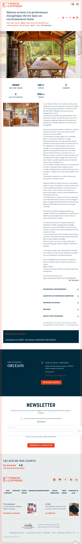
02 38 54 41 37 (49, 372)
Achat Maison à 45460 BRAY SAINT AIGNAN (40, 340)
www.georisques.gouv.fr (71, 325)
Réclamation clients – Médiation (38, 533)
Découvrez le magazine (11, 513)
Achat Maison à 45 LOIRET (14, 340)
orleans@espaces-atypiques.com (55, 375)
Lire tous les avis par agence (13, 468)
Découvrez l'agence (51, 382)
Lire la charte (41, 421)
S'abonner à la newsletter (41, 445)
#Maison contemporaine (21, 25)
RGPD (54, 533)
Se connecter (50, 513)
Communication (34, 491)
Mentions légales (64, 533)
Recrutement (44, 491)
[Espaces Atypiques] (12, 6)
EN (78, 533)
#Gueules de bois (32, 23)
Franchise (16, 491)
